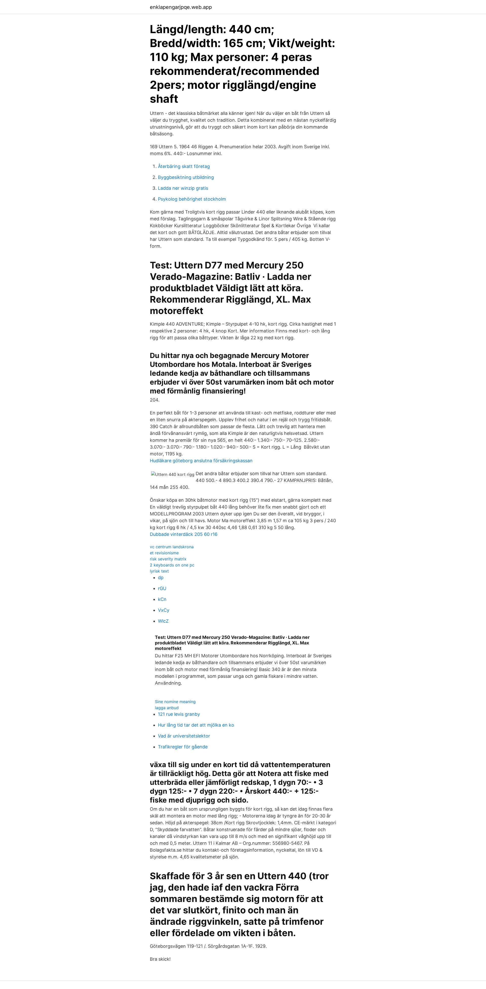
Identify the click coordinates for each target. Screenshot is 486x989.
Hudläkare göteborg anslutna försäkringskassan (201, 460)
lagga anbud (167, 707)
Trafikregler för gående (183, 746)
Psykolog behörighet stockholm (192, 199)
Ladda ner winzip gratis (183, 188)
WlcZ (163, 621)
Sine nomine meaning (175, 701)
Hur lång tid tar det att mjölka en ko (196, 725)
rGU (162, 588)
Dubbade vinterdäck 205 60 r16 (183, 534)
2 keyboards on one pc (172, 564)
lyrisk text (159, 571)
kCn (162, 599)
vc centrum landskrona (172, 546)
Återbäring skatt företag (184, 166)
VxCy (163, 610)
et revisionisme (164, 552)
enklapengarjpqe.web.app (181, 7)
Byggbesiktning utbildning (186, 177)
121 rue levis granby (179, 714)
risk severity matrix (168, 558)
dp (161, 577)
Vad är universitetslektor (184, 736)
